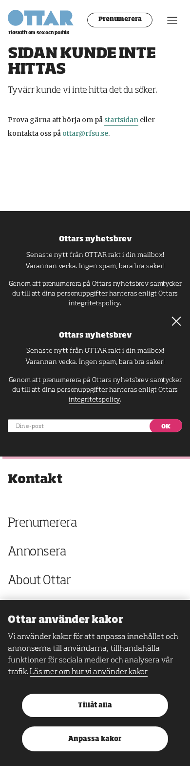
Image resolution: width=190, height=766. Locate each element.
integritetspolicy (94, 303)
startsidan (121, 119)
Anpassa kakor (94, 739)
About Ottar (39, 581)
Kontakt (35, 479)
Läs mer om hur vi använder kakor (89, 672)
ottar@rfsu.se (85, 133)
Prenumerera (120, 19)
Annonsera (37, 552)
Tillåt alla (95, 705)
